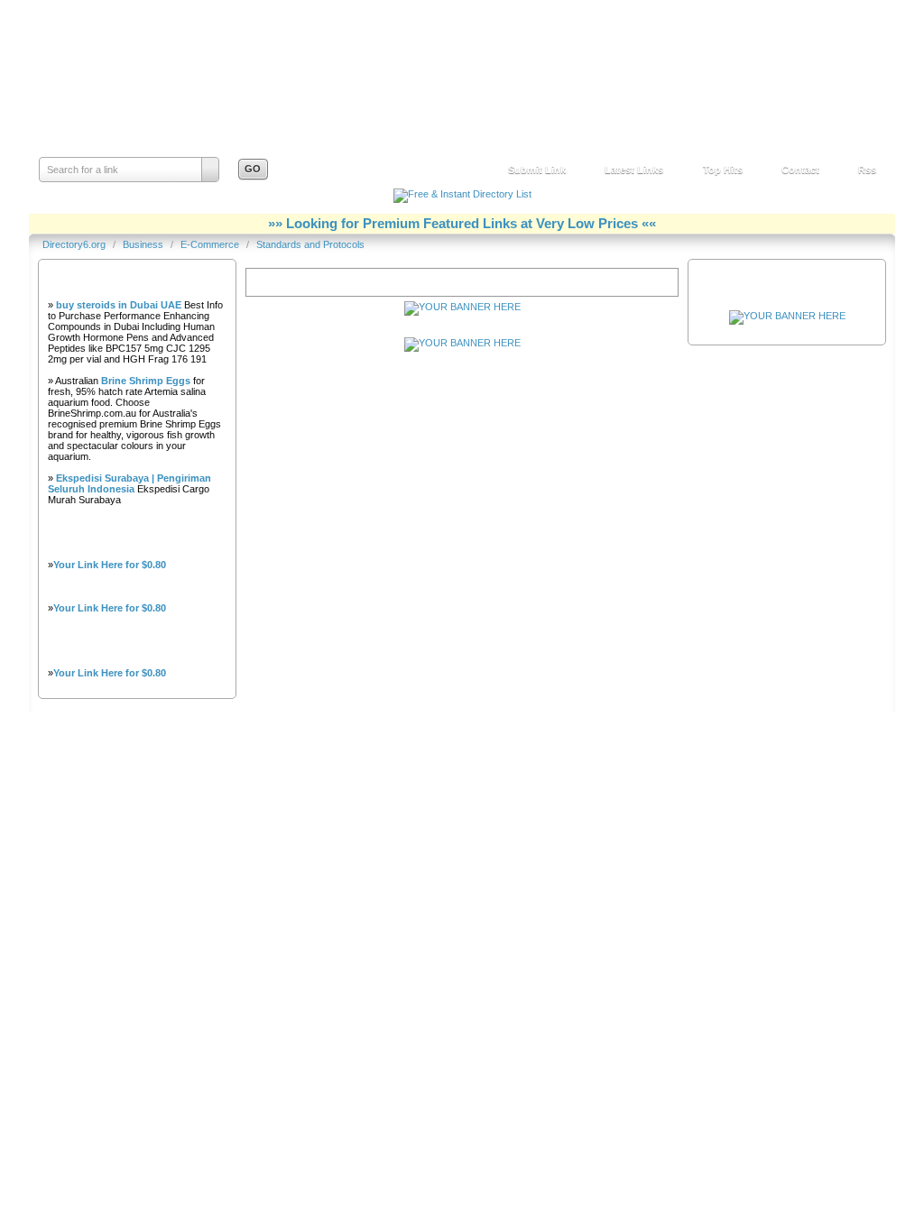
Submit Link (537, 169)
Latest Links (634, 169)
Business (144, 244)
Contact (800, 169)
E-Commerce (211, 244)
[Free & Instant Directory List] (462, 193)
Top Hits (723, 169)
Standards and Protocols (310, 244)
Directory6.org (139, 96)
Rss (867, 169)
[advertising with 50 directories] (787, 315)
